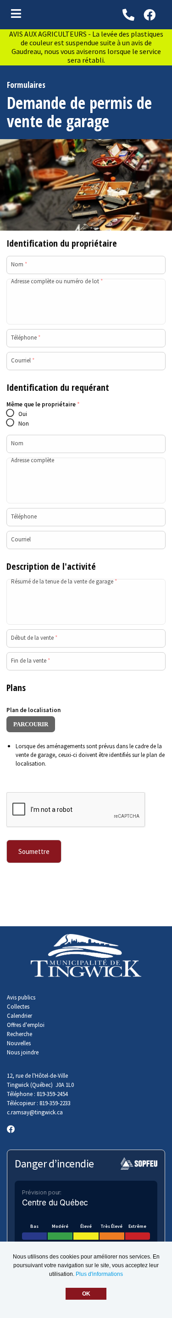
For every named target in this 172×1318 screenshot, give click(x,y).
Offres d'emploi (25, 1024)
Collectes (18, 1006)
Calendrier (19, 1015)
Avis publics (21, 997)
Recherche (19, 1033)
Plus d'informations (99, 1274)
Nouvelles (19, 1043)
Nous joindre (23, 1052)
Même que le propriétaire (43, 404)
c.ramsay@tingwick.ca (35, 1112)
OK (86, 1294)
